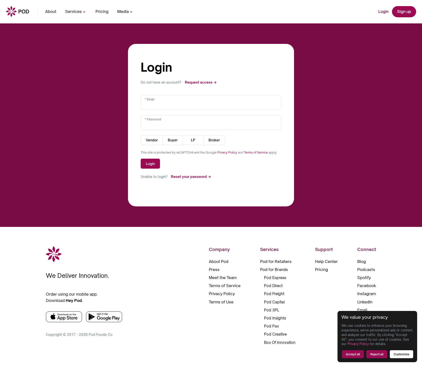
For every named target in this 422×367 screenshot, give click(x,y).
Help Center (326, 261)
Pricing (101, 11)
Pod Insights (275, 318)
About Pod (218, 261)
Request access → (201, 82)
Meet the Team (223, 277)
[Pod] (17, 12)
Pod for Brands (274, 269)
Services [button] (73, 11)
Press (214, 269)
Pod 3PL (271, 310)
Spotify (364, 277)
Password (154, 119)
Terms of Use (221, 301)
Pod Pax (271, 326)
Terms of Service (256, 152)
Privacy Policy (227, 152)
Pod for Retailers (276, 261)
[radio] (152, 140)
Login (383, 11)
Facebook (366, 285)
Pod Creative (275, 334)
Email (150, 99)
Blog (361, 261)
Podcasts (366, 269)
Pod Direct (273, 285)
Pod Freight (274, 293)
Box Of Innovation (279, 342)
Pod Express (275, 277)
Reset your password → (191, 176)
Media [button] (123, 11)
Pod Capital (274, 302)
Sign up (404, 11)
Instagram (366, 293)
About (50, 11)
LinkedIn (364, 301)
